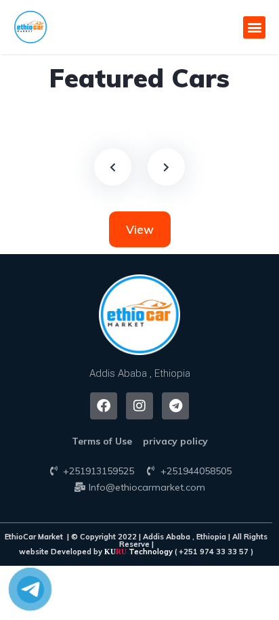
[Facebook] (103, 405)
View (140, 229)
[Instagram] (139, 405)
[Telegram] (175, 405)
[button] (254, 27)
